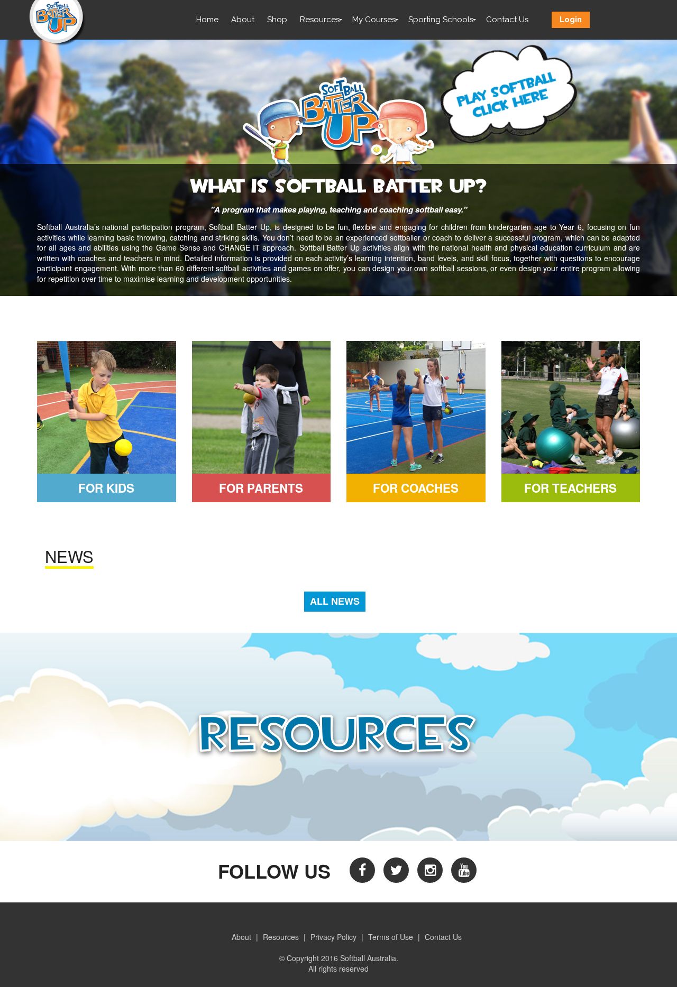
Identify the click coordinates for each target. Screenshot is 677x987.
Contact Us (507, 19)
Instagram (430, 870)
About (242, 19)
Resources (320, 19)
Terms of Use (390, 936)
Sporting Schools (440, 19)
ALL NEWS (335, 601)
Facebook (362, 870)
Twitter (396, 870)
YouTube (464, 870)
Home (207, 19)
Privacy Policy (333, 936)
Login (571, 19)
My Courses (374, 19)
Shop (277, 19)
